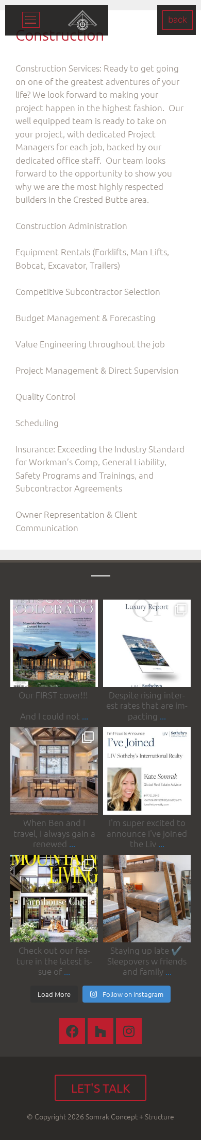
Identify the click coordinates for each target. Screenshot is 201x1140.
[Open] (54, 643)
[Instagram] (88, 677)
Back (177, 19)
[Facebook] (72, 1031)
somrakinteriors (53, 608)
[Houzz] (100, 1031)
